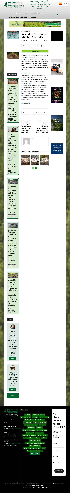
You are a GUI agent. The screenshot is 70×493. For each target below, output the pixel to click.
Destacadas (35, 154)
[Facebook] (56, 4)
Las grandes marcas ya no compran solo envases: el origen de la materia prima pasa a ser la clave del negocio (44, 159)
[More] (41, 46)
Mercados (44, 153)
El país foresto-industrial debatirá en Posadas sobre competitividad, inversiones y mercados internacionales (35, 159)
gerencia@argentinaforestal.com (16, 428)
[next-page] (36, 168)
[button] (57, 15)
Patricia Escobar (12, 120)
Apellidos (56, 450)
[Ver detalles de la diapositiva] (35, 24)
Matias (28, 40)
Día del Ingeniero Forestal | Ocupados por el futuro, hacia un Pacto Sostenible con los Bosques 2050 (13, 342)
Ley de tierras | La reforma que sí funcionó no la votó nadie (13, 378)
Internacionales (26, 31)
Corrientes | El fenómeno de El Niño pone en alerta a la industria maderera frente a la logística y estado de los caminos (12, 199)
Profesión (56, 456)
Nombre (55, 443)
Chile (9, 171)
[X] (12, 419)
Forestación (11, 310)
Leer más (13, 358)
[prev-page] (33, 168)
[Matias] (22, 41)
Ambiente (10, 119)
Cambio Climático (12, 214)
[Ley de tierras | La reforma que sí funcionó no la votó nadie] (12, 368)
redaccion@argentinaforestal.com (16, 443)
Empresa (56, 463)
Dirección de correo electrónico (58, 436)
